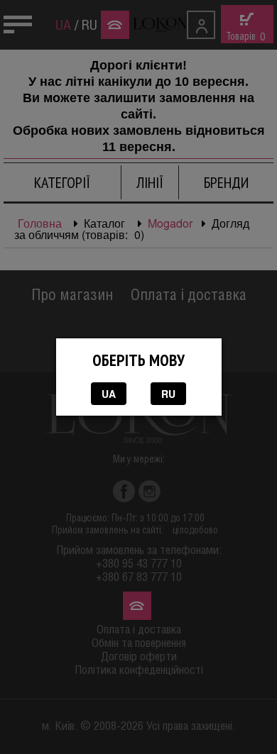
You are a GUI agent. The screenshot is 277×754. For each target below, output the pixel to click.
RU (168, 394)
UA (109, 394)
